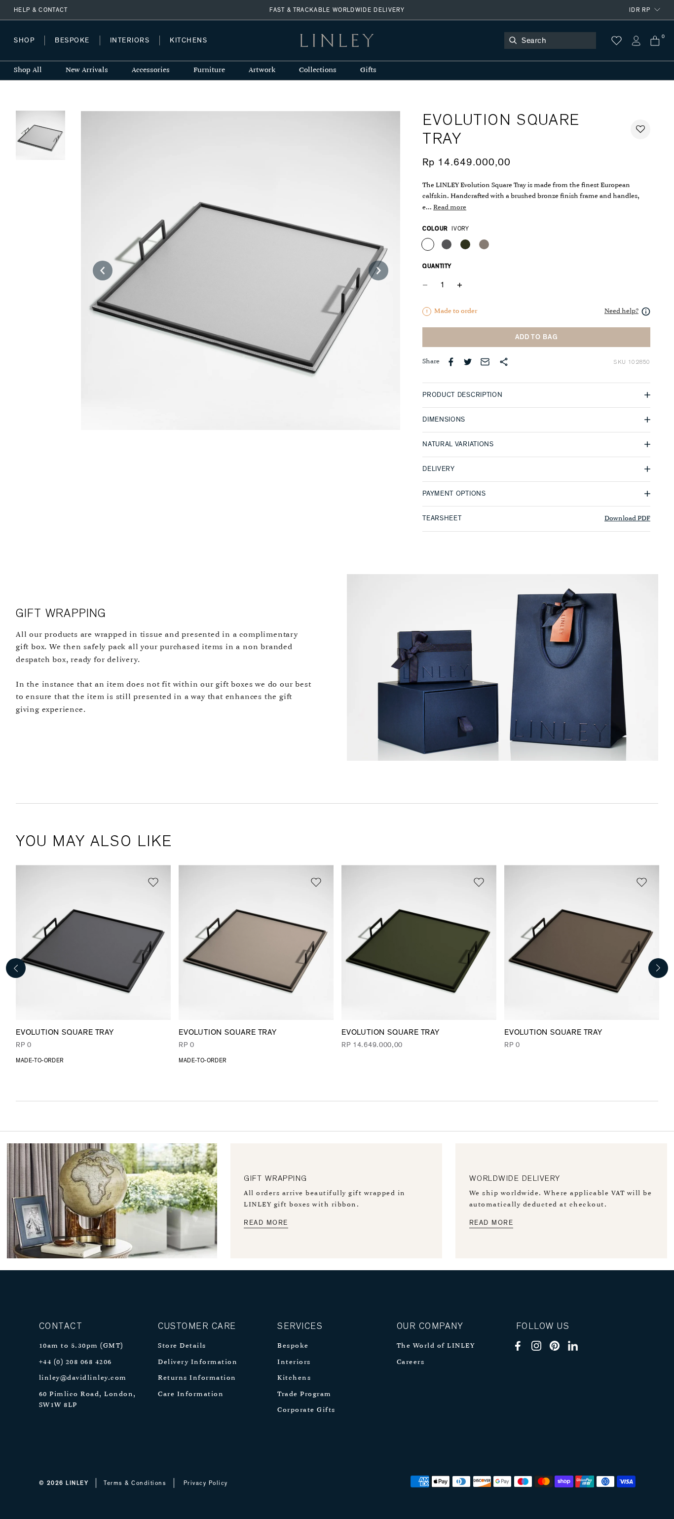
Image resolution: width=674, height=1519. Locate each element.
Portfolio (181, 50)
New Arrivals (87, 70)
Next (658, 968)
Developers (76, 50)
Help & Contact (41, 10)
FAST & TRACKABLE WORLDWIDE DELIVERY (337, 10)
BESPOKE (72, 40)
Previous (16, 968)
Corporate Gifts (306, 1410)
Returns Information (197, 1378)
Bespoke (293, 1346)
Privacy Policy (206, 1483)
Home (24, 50)
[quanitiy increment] (459, 285)
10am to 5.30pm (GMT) (81, 1346)
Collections (318, 70)
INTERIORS (130, 40)
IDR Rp (639, 10)
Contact (232, 50)
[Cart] (655, 41)
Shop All (28, 70)
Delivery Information (197, 1362)
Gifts (368, 70)
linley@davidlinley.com (83, 1378)
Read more (449, 207)
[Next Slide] (378, 270)
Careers (411, 1362)
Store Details (182, 1346)
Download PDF (627, 518)
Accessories (151, 70)
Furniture (209, 70)
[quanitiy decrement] (427, 285)
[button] (640, 129)
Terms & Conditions (135, 1483)
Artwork (262, 70)
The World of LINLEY (436, 1346)
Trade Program (304, 1394)
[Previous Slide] (102, 270)
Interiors (294, 1362)
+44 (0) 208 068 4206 (75, 1362)
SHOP (24, 40)
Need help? (621, 311)
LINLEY (77, 1483)
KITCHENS (188, 40)
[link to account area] (636, 41)
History (130, 50)
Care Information (191, 1394)
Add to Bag (536, 337)
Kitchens (294, 1378)
